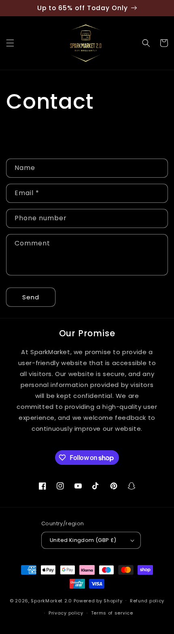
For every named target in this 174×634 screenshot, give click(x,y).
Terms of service (112, 613)
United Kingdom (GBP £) (83, 540)
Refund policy (147, 600)
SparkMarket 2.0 (51, 600)
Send (30, 297)
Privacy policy (66, 613)
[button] (10, 43)
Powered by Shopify (98, 600)
